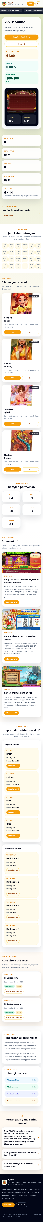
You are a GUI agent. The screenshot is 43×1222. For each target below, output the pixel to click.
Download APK (21, 37)
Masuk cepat (8, 215)
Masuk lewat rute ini (14, 991)
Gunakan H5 (13, 870)
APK (30, 4)
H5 (38, 4)
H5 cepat (21, 1205)
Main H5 (21, 44)
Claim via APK (11, 602)
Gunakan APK (13, 766)
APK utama (8, 1205)
